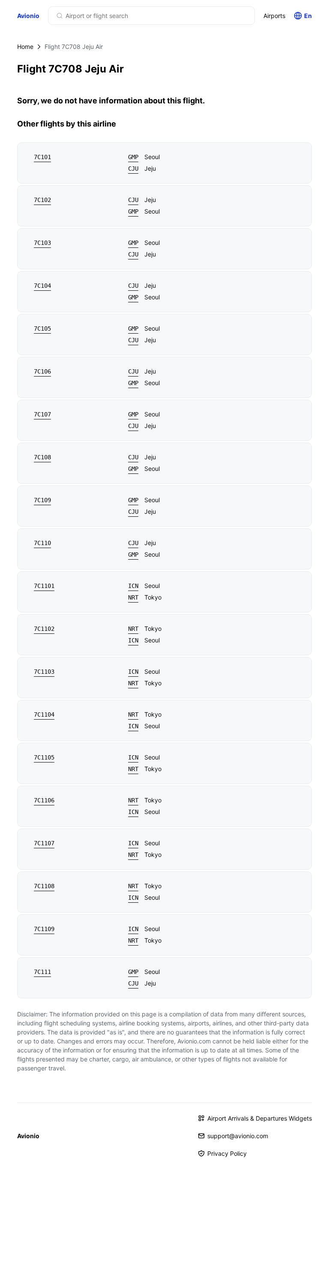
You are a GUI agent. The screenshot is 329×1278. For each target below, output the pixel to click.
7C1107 (44, 843)
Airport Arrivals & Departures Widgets (259, 1118)
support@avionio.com (237, 1135)
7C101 (42, 157)
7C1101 (44, 585)
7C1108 (44, 886)
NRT (133, 597)
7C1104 (44, 714)
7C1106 (44, 800)
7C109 (42, 500)
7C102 (42, 199)
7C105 (42, 328)
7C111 (42, 971)
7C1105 (44, 757)
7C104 (42, 285)
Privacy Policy (227, 1153)
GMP (133, 157)
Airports (274, 15)
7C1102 (44, 628)
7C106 (42, 371)
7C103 (42, 242)
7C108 (42, 457)
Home (25, 46)
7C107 (42, 414)
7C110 (42, 543)
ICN (133, 585)
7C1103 (44, 671)
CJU (133, 168)
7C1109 (44, 928)
